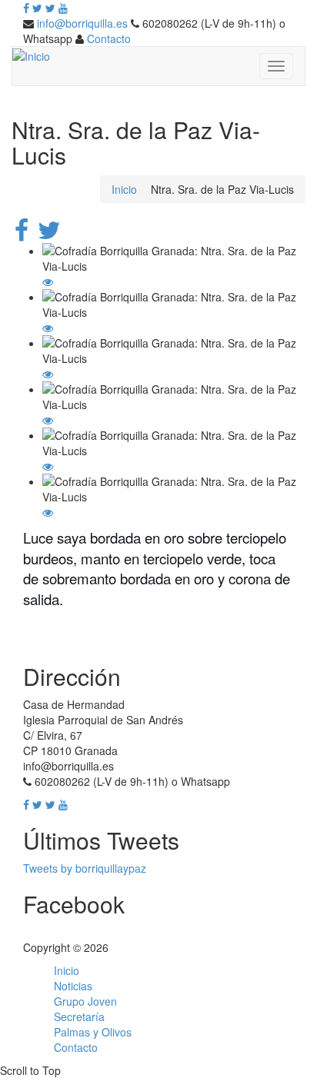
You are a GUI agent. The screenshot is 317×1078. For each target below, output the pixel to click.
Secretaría (79, 1016)
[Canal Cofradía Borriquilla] (63, 7)
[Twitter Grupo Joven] (50, 7)
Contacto (109, 38)
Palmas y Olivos (93, 1032)
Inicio (124, 189)
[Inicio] (31, 54)
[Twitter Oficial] (37, 7)
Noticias (73, 985)
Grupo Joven (85, 1001)
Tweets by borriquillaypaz (84, 868)
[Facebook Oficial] (26, 7)
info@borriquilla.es (82, 23)
